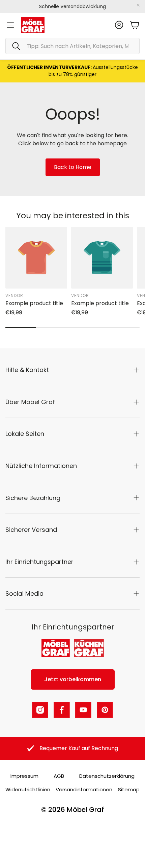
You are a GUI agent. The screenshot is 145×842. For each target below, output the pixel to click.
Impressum (24, 775)
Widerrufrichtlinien (27, 789)
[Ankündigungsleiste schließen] (138, 5)
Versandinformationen (84, 789)
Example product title (34, 303)
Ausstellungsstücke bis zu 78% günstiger (72, 71)
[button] (72, 46)
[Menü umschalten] (10, 25)
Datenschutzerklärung (107, 775)
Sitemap (129, 789)
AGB (59, 775)
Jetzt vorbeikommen (72, 679)
